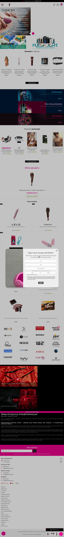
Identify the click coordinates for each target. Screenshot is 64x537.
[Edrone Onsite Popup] (32, 268)
